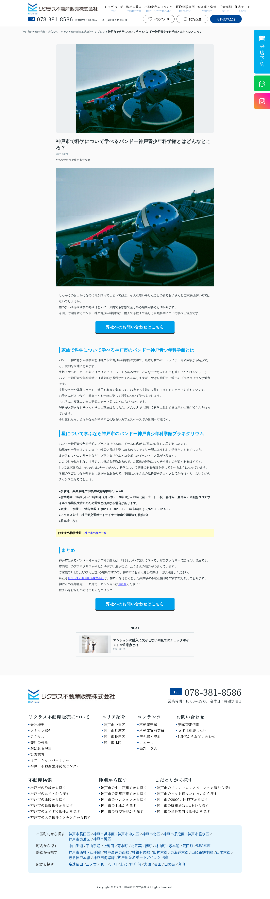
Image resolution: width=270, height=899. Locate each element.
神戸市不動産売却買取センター (55, 766)
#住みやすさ (63, 159)
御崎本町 (203, 845)
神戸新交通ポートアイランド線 (143, 857)
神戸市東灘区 (79, 839)
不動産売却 (148, 724)
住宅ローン (242, 8)
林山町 (161, 845)
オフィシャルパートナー (49, 760)
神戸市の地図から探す (48, 799)
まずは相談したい (192, 730)
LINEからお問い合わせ (196, 736)
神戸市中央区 (114, 724)
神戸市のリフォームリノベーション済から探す (194, 787)
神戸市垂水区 (198, 833)
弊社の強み (134, 8)
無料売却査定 (225, 19)
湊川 (103, 864)
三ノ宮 (91, 864)
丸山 (181, 863)
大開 (147, 864)
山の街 (169, 864)
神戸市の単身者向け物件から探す (183, 811)
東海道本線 (179, 852)
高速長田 (76, 864)
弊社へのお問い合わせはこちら (135, 327)
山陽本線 (223, 852)
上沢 (123, 864)
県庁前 (135, 864)
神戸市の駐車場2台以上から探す (183, 805)
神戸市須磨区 (174, 833)
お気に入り (162, 19)
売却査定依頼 (188, 724)
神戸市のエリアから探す (49, 793)
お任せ (122, 584)
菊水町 (123, 845)
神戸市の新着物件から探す (51, 805)
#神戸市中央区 (81, 159)
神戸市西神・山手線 (85, 852)
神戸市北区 (113, 742)
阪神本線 (160, 852)
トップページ (113, 8)
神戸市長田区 (114, 736)
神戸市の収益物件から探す (122, 811)
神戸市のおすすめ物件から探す (55, 811)
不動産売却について (158, 8)
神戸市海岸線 (104, 857)
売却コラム (148, 748)
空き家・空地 (206, 8)
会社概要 (37, 724)
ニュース (146, 742)
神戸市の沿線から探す (48, 787)
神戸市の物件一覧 (96, 532)
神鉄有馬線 (141, 852)
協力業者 (37, 754)
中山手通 (76, 845)
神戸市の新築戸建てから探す (124, 793)
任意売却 (225, 8)
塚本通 (174, 845)
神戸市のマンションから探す (124, 799)
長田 (157, 864)
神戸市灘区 (102, 838)
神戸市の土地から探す (118, 805)
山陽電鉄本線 (202, 852)
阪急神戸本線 (80, 857)
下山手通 (93, 845)
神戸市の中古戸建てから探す (124, 787)
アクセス (37, 736)
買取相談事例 (185, 8)
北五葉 (137, 845)
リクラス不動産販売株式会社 (86, 578)
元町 (113, 864)
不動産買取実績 (151, 730)
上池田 (109, 845)
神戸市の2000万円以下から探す (182, 799)
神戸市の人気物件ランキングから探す (60, 817)
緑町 (149, 845)
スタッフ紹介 (41, 730)
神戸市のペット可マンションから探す (187, 793)
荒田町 (188, 845)
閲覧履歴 (195, 19)
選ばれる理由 (41, 748)
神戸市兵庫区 (114, 730)
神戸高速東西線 (117, 852)
